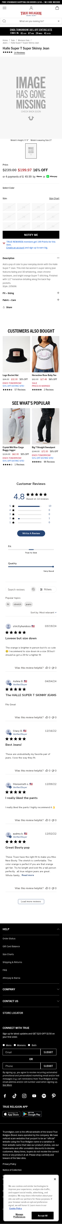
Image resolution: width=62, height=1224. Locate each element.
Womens (21, 1045)
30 (52, 216)
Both (34, 1045)
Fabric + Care (9, 300)
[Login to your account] (31, 8)
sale (13, 40)
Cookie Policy (15, 1208)
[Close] (55, 1179)
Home (5, 40)
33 (38, 226)
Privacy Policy (9, 1163)
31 (9, 226)
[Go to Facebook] (5, 1096)
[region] (30, 507)
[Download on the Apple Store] (11, 1114)
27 (9, 216)
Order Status (9, 938)
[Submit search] (4, 21)
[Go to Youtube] (34, 1096)
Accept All (42, 1215)
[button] (58, 21)
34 (52, 226)
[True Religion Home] (31, 15)
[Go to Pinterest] (54, 1096)
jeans (5, 42)
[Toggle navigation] (5, 8)
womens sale (23, 40)
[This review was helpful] (47, 668)
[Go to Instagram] (24, 1096)
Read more (28, 875)
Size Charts (8, 954)
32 (23, 226)
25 (38, 207)
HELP (6, 929)
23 (9, 207)
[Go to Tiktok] (14, 1096)
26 (52, 207)
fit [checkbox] (8, 604)
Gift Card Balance (11, 946)
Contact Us (10, 1001)
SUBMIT (48, 1052)
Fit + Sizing (8, 293)
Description (8, 258)
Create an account (15, 247)
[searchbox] (18, 589)
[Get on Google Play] (32, 1114)
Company (9, 989)
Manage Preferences (19, 1215)
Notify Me (31, 234)
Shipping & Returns (12, 962)
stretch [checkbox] (17, 604)
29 (38, 216)
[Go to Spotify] (44, 1096)
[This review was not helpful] (53, 668)
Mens (9, 1045)
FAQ (5, 969)
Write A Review (31, 533)
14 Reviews (19, 52)
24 (23, 207)
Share (9, 307)
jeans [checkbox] (28, 604)
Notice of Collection (12, 1169)
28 (23, 216)
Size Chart (54, 198)
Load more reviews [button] (31, 901)
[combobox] (44, 612)
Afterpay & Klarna (11, 977)
